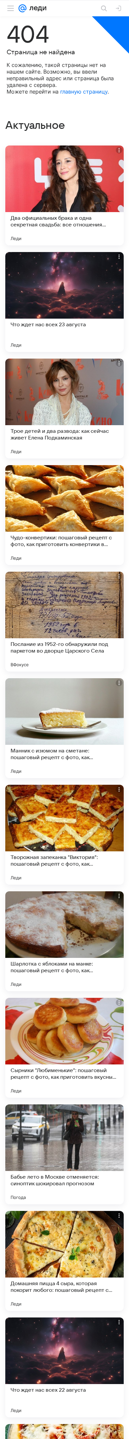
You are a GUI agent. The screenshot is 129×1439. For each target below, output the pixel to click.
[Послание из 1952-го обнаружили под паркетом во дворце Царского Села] (64, 622)
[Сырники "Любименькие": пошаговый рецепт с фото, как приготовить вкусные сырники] (64, 1048)
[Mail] (22, 8)
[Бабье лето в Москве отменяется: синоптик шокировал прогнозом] (64, 1154)
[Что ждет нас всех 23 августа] (64, 302)
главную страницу (84, 91)
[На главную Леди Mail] (36, 8)
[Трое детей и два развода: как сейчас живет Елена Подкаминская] (64, 408)
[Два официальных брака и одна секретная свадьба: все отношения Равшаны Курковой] (64, 195)
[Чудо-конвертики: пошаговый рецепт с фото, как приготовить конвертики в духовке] (64, 515)
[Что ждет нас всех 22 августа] (64, 1367)
